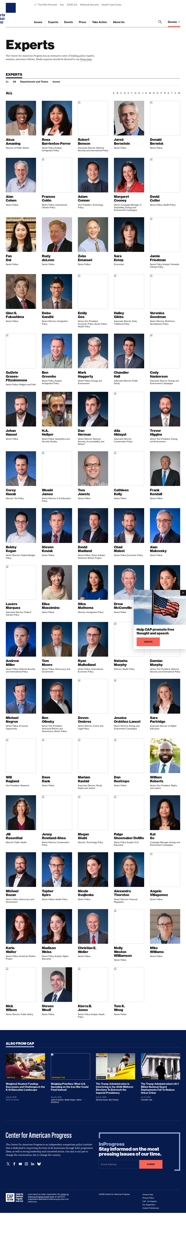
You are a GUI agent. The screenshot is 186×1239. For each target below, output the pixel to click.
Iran (62, 4)
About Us (119, 22)
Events (68, 22)
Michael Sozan (102, 1100)
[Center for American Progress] (11, 13)
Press (82, 22)
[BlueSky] (39, 1164)
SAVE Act (72, 4)
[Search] (160, 23)
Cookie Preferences (150, 1208)
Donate (173, 22)
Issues (38, 22)
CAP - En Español (149, 1201)
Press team (86, 59)
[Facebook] (14, 1164)
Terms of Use (147, 1194)
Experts (53, 22)
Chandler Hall (146, 1100)
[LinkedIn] (32, 1164)
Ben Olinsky (114, 1100)
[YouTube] (20, 1164)
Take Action (99, 22)
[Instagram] (26, 1164)
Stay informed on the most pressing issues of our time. (130, 1149)
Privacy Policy (148, 1198)
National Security (89, 4)
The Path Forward (47, 4)
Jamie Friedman (57, 1100)
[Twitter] (8, 1164)
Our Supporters (148, 1205)
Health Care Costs (111, 4)
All (14, 81)
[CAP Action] (15, 1197)
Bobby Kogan (70, 1100)
